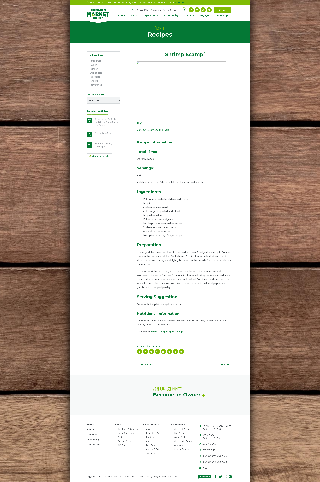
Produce (150, 437)
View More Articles (100, 156)
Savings (121, 437)
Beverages (96, 85)
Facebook (191, 9)
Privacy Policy (152, 476)
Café (148, 429)
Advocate (179, 445)
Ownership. (221, 15)
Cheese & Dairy (153, 449)
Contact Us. (94, 444)
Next (223, 364)
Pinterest (209, 9)
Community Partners (184, 441)
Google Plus (157, 351)
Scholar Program (182, 449)
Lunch (93, 65)
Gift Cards (122, 445)
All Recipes (96, 55)
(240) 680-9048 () (214, 462)
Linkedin (163, 351)
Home (90, 424)
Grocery (150, 441)
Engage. (205, 15)
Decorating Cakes (104, 133)
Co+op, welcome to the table (153, 130)
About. (122, 15)
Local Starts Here (126, 433)
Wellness (150, 453)
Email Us (206, 468)
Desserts (95, 77)
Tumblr (175, 351)
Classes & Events (182, 429)
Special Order (124, 441)
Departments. (151, 15)
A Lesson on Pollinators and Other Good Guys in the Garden (106, 122)
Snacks (94, 81)
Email (181, 351)
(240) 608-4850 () (215, 456)
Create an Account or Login (166, 10)
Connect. (189, 15)
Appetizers (96, 73)
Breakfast (95, 61)
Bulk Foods (151, 445)
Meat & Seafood (153, 433)
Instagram (203, 9)
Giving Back (179, 437)
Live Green (179, 433)
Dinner (94, 69)
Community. (171, 15)
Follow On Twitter (197, 9)
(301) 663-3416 (208, 450)
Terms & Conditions (169, 476)
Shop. (134, 15)
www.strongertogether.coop (167, 331)
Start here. (180, 2)
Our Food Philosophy (128, 429)
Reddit (169, 351)
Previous (148, 364)
